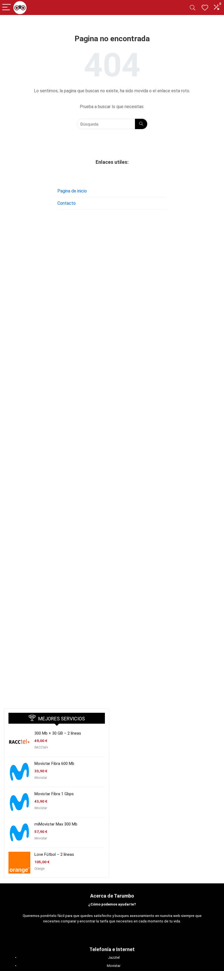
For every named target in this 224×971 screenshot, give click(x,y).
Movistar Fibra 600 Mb (54, 763)
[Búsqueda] (141, 124)
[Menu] (6, 7)
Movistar (40, 778)
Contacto (66, 203)
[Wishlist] (205, 7)
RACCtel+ (41, 747)
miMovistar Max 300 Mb (55, 824)
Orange (39, 869)
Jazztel (114, 957)
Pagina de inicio (72, 191)
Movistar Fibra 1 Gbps (54, 793)
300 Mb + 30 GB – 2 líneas (57, 733)
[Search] (192, 7)
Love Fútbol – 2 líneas (54, 854)
